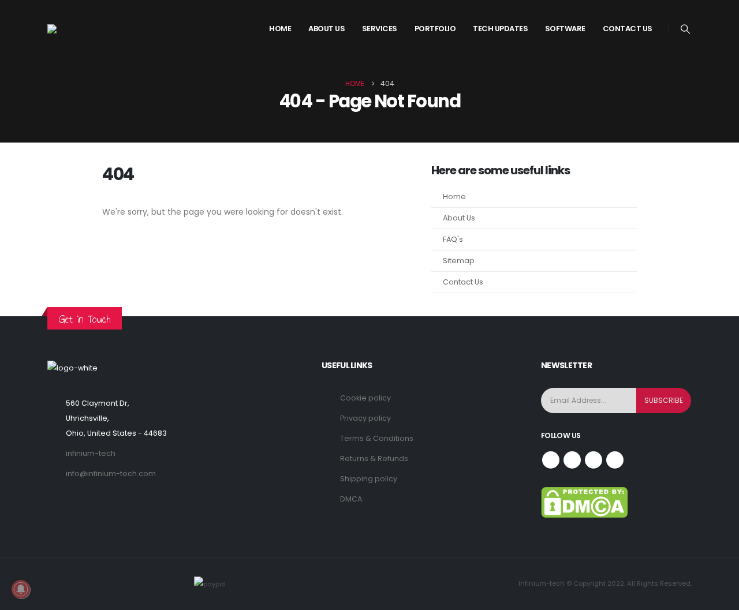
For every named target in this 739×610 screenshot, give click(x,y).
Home (280, 28)
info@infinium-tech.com (111, 473)
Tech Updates (500, 28)
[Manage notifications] (21, 589)
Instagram (593, 460)
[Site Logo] (90, 28)
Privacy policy (365, 418)
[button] (685, 29)
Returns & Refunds (374, 458)
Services (379, 28)
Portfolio (435, 28)
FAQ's (453, 239)
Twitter (572, 460)
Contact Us (627, 28)
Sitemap (459, 260)
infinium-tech (90, 453)
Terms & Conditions (376, 438)
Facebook (550, 460)
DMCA (351, 499)
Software (565, 28)
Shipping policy (368, 479)
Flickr (615, 460)
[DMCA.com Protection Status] (584, 502)
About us (326, 28)
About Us (459, 218)
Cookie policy (365, 398)
